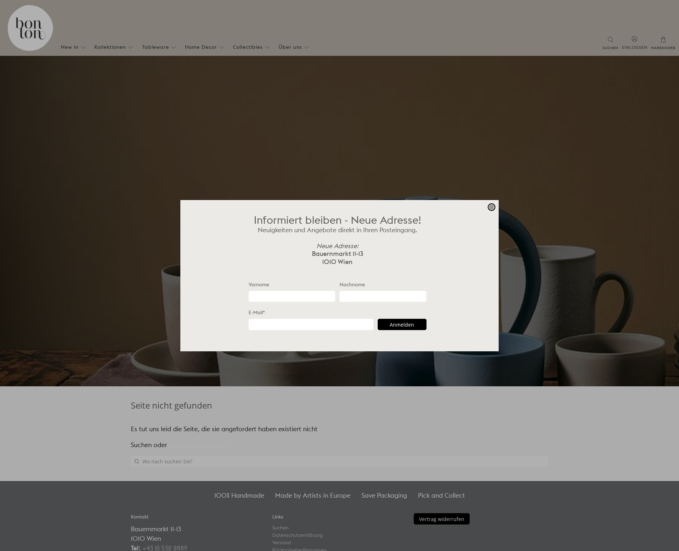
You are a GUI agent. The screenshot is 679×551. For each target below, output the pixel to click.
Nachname (352, 284)
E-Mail (257, 312)
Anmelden (402, 324)
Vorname (259, 284)
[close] (491, 207)
